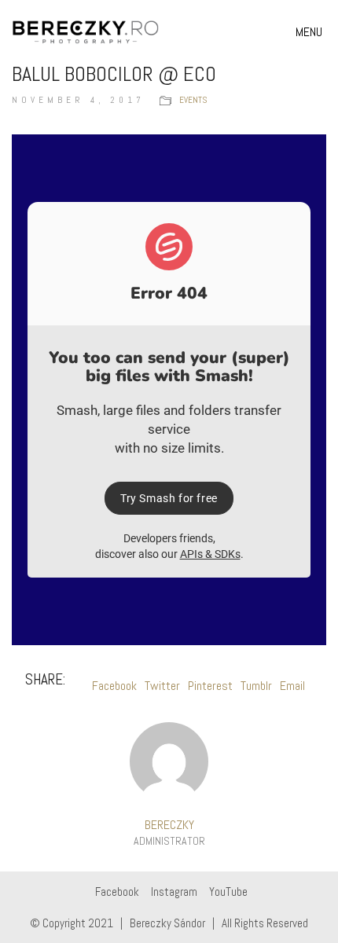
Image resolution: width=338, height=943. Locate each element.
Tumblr (256, 685)
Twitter (162, 685)
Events (193, 99)
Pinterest (210, 685)
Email (292, 685)
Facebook (114, 685)
